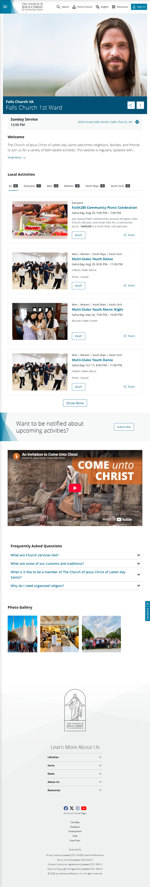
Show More (75, 403)
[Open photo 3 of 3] (101, 634)
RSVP (78, 235)
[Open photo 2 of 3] (59, 634)
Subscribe (124, 427)
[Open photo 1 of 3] (22, 634)
